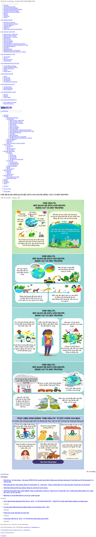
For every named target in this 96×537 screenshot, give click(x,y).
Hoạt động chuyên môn (9, 9)
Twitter (7, 474)
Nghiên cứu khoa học (9, 68)
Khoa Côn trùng (7, 39)
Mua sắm (6, 14)
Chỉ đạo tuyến (7, 67)
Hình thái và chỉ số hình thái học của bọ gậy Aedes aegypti (22, 495)
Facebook (3, 474)
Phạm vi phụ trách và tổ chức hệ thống (13, 29)
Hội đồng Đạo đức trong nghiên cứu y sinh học (15, 51)
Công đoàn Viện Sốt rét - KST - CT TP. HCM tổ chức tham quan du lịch (26, 518)
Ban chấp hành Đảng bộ (9, 46)
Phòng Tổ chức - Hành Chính (11, 34)
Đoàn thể (6, 96)
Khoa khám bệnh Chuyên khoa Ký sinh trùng (14, 43)
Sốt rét (5, 76)
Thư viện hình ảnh (8, 59)
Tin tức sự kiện (7, 8)
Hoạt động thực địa (8, 88)
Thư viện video (7, 60)
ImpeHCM (6, 107)
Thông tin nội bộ (8, 10)
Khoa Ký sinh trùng (8, 41)
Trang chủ (6, 5)
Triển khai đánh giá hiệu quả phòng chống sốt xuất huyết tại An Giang (26, 488)
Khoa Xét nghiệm (8, 42)
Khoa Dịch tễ (7, 38)
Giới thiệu (6, 6)
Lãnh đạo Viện (7, 26)
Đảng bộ (6, 94)
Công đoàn (6, 47)
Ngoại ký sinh (7, 79)
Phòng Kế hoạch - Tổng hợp (10, 37)
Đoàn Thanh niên (8, 49)
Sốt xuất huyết (7, 80)
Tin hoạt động (7, 56)
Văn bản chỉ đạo (7, 86)
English (6, 111)
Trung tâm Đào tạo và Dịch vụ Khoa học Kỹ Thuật (16, 45)
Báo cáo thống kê (8, 89)
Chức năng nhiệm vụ (9, 25)
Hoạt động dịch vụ (8, 12)
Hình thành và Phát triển (9, 22)
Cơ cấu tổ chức (7, 23)
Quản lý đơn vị (7, 97)
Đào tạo (5, 70)
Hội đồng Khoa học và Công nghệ (12, 50)
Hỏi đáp (5, 13)
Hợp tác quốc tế (7, 71)
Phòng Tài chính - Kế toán (10, 35)
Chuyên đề (6, 66)
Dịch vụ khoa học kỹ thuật (10, 102)
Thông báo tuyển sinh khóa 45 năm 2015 (16, 513)
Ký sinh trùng (7, 77)
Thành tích (6, 27)
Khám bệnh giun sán (8, 103)
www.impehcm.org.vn (27, 527)
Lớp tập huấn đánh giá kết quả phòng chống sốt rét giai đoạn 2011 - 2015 (26, 507)
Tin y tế (5, 58)
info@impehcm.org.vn (35, 527)
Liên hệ (5, 17)
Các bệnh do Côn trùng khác (10, 81)
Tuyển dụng (6, 16)
